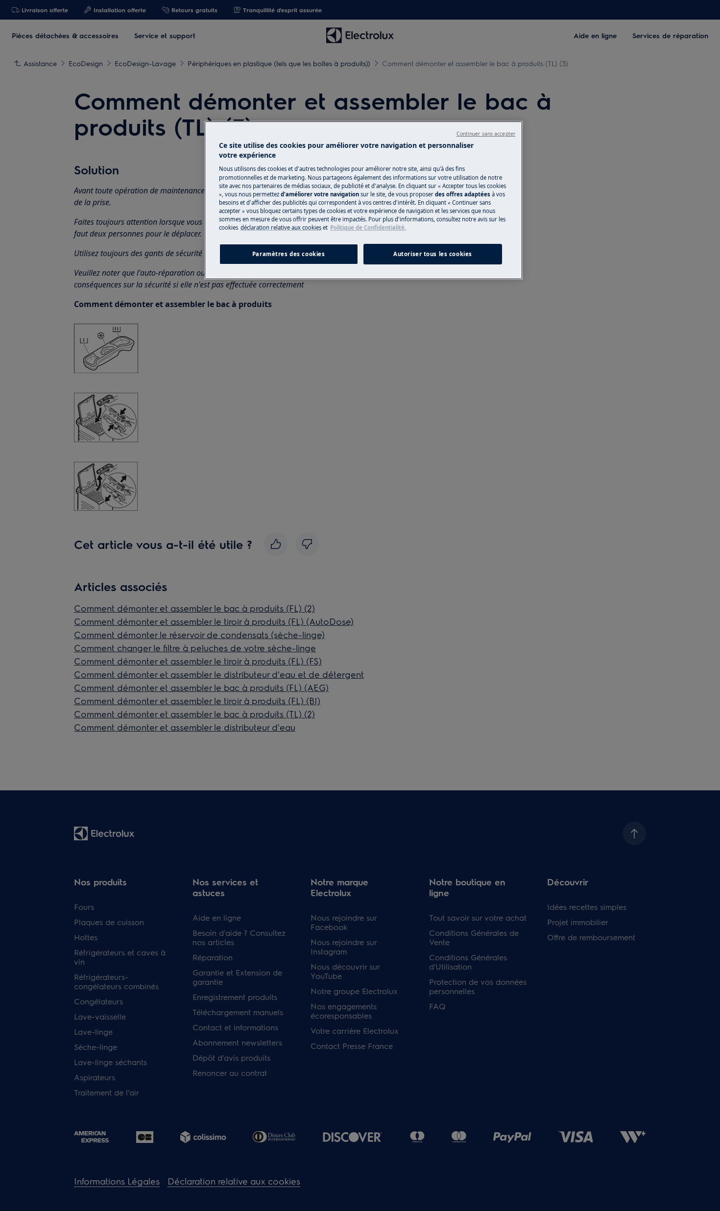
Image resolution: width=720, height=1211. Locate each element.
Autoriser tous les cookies (432, 254)
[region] (363, 200)
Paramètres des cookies (288, 254)
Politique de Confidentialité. (368, 227)
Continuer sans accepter (485, 133)
